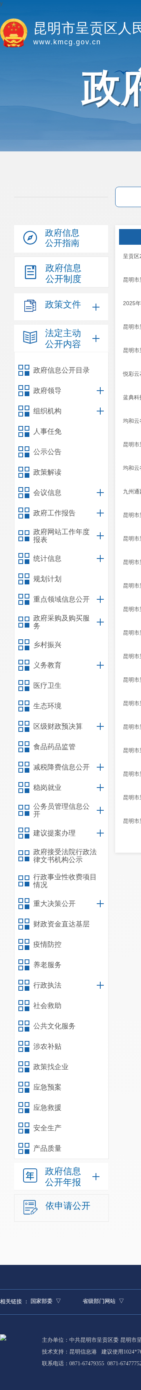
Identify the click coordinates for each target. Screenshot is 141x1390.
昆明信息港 (83, 1352)
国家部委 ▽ (46, 1301)
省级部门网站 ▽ (103, 1301)
